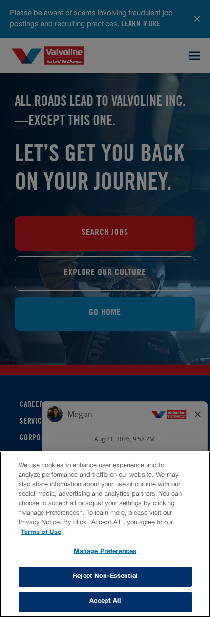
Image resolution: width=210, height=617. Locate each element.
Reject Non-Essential (105, 576)
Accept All (104, 601)
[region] (105, 534)
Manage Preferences (105, 551)
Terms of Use (41, 532)
